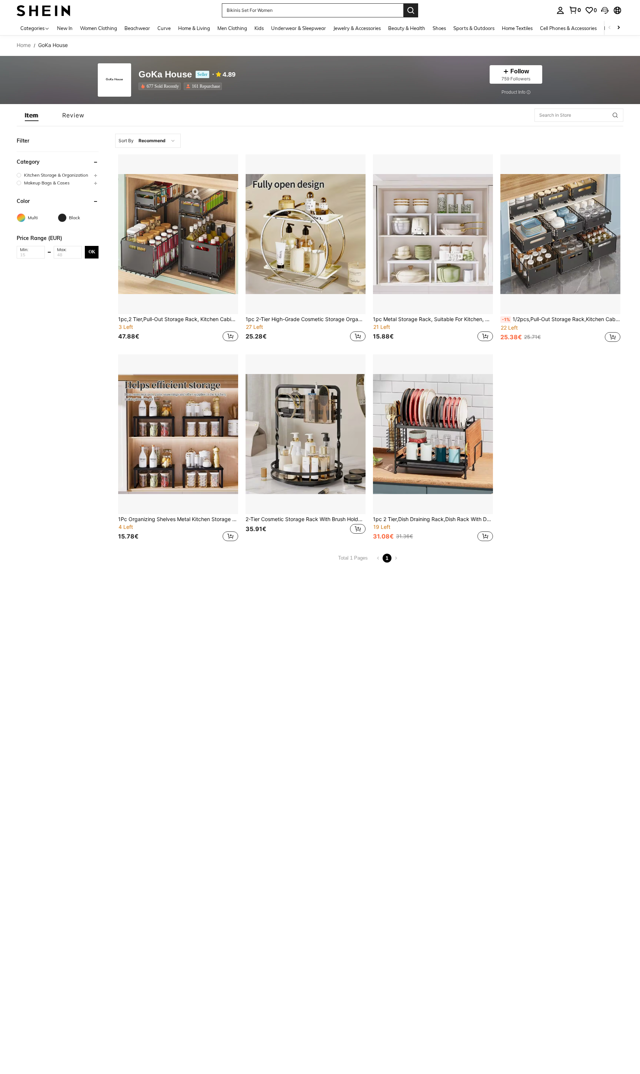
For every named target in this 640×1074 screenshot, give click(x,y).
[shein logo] (43, 10)
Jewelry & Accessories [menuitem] (357, 28)
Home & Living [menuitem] (194, 28)
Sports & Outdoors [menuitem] (473, 28)
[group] (58, 175)
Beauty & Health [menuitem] (406, 28)
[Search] (410, 10)
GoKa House (165, 74)
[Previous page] (378, 558)
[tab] (32, 115)
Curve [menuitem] (164, 28)
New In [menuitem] (65, 28)
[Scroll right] (618, 28)
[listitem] (161, 86)
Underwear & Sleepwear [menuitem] (298, 28)
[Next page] (395, 558)
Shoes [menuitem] (439, 28)
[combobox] (148, 140)
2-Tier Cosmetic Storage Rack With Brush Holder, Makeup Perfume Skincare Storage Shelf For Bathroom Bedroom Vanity (306, 519)
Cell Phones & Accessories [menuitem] (568, 28)
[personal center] (560, 10)
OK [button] (92, 251)
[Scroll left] (609, 28)
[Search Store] (615, 115)
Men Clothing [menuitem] (232, 28)
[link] (575, 10)
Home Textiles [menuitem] (517, 28)
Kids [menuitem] (259, 28)
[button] (604, 10)
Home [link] (24, 45)
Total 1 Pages (353, 558)
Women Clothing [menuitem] (98, 28)
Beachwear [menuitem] (137, 28)
